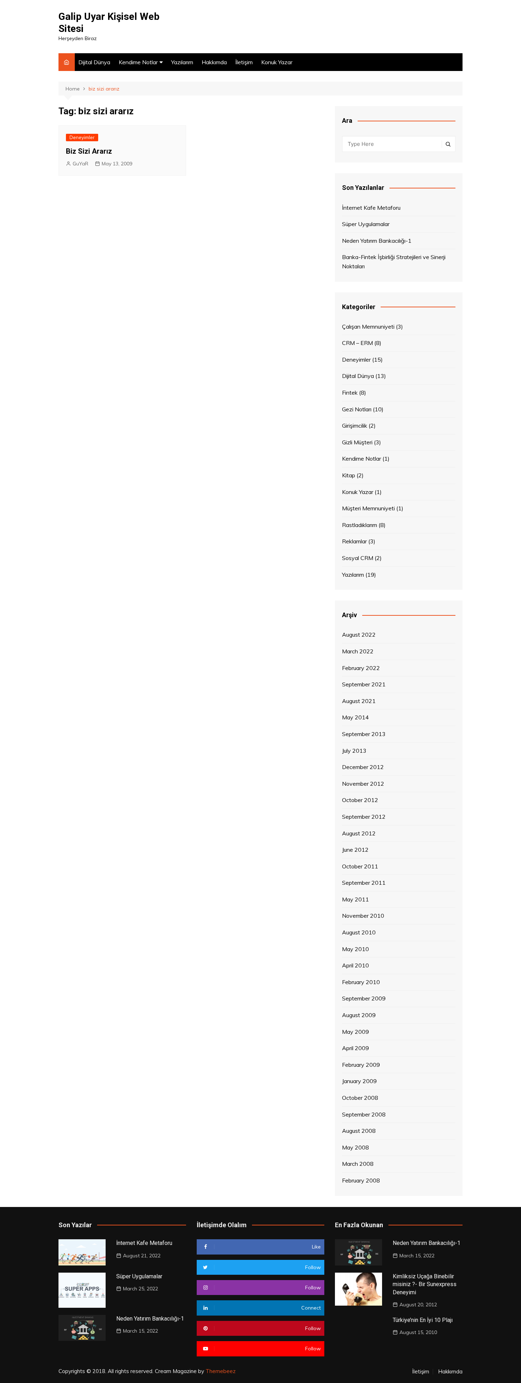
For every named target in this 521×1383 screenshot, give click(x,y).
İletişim (244, 62)
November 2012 (363, 783)
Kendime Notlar (138, 62)
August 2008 (359, 1130)
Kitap (348, 475)
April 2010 (355, 965)
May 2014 (355, 717)
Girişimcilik (354, 425)
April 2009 (355, 1048)
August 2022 (359, 634)
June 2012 (355, 849)
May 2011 (355, 899)
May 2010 (355, 949)
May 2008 (355, 1147)
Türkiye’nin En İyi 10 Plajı (423, 1320)
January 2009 (359, 1081)
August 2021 (359, 700)
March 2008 (358, 1163)
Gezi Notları (356, 409)
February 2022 (361, 667)
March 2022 (358, 651)
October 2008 (360, 1097)
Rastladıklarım (359, 524)
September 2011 (364, 882)
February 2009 (361, 1064)
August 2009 (359, 1015)
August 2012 (359, 833)
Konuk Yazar (276, 62)
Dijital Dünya (94, 62)
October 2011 (360, 866)
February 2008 (361, 1180)
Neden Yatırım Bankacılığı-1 (376, 240)
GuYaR (80, 163)
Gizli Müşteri (357, 442)
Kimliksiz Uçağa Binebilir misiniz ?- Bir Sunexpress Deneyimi (424, 1284)
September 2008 (364, 1114)
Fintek (350, 392)
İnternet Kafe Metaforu (371, 207)
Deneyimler (82, 137)
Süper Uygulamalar (366, 223)
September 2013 (364, 733)
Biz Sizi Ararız (89, 151)
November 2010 (363, 915)
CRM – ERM (357, 342)
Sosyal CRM (357, 557)
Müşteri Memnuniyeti (368, 508)
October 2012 (360, 799)
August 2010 (359, 932)
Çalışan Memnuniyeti (368, 326)
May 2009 (355, 1031)
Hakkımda (214, 62)
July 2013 (354, 750)
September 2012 (364, 816)
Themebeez (221, 1371)
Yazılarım (182, 62)
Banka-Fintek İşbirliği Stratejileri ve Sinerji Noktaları (394, 261)
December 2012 (363, 766)
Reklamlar (354, 541)
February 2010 (361, 982)
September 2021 (364, 684)
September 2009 (364, 998)
